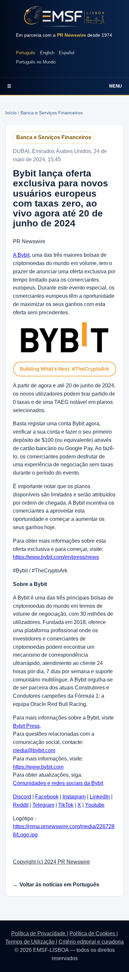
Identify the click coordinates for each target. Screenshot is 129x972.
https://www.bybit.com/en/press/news (56, 557)
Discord (22, 796)
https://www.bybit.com (38, 767)
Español (66, 52)
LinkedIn (100, 796)
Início (11, 112)
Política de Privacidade (39, 933)
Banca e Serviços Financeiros (52, 112)
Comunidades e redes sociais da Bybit (58, 783)
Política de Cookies (92, 933)
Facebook (47, 796)
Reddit (20, 805)
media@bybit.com (34, 750)
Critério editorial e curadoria (91, 942)
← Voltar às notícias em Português (56, 884)
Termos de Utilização (30, 942)
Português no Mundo (36, 61)
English (47, 52)
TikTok (65, 805)
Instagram (74, 796)
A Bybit (21, 255)
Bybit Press (26, 726)
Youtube (95, 805)
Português (25, 52)
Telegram (43, 805)
